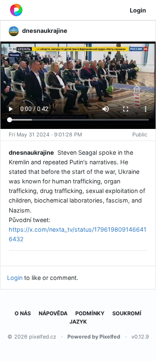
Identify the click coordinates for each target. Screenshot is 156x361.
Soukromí (126, 313)
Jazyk (78, 322)
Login (138, 10)
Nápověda (53, 313)
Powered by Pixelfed (93, 337)
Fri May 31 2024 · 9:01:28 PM (45, 134)
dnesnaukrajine (31, 152)
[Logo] (16, 10)
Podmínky (89, 313)
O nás (23, 313)
